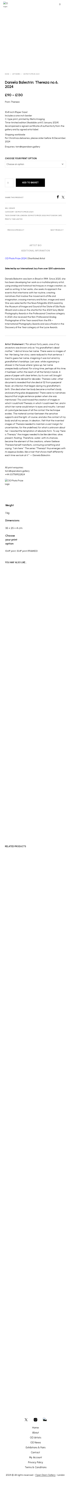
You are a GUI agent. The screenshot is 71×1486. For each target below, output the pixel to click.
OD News (35, 1442)
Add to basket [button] (13, 819)
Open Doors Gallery (45, 1475)
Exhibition (14, 215)
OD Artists (35, 1437)
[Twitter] (64, 197)
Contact (35, 1452)
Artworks (16, 74)
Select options (14, 1100)
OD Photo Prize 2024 (31, 74)
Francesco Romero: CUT (17, 1092)
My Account (35, 1457)
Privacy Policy (35, 1462)
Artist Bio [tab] (35, 245)
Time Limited (16, 219)
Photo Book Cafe (54, 215)
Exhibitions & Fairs (35, 1447)
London (23, 215)
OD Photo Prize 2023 (37, 215)
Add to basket (30, 182)
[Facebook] (59, 197)
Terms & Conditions (35, 1467)
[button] (57, 4)
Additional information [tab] (35, 250)
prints (8, 219)
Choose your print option (21, 158)
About (35, 1432)
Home (7, 74)
